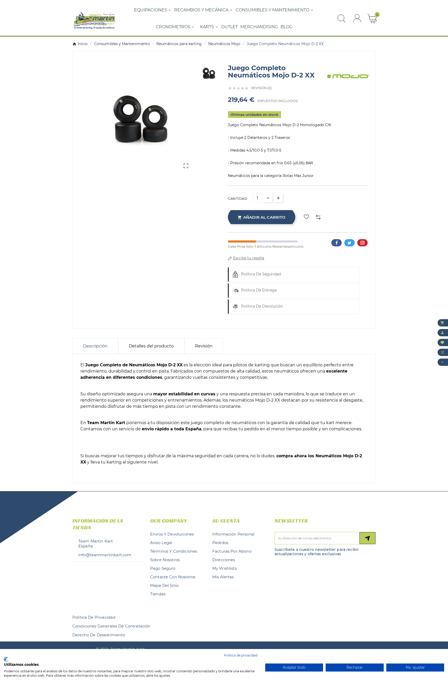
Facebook (336, 242)
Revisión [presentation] (204, 346)
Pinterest (362, 242)
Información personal (233, 534)
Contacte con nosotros (172, 576)
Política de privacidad (93, 617)
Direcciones (223, 559)
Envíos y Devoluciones (172, 534)
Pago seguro (163, 568)
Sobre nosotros (165, 559)
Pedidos (220, 542)
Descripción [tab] (95, 346)
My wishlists (224, 568)
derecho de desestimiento (98, 634)
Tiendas (157, 593)
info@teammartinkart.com (104, 554)
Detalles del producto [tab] (151, 346)
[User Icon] (357, 18)
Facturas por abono (231, 551)
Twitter (349, 242)
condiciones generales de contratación (111, 626)
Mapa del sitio (164, 585)
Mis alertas (223, 576)
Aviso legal (161, 542)
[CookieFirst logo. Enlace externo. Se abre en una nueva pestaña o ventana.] (6, 659)
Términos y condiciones (173, 551)
